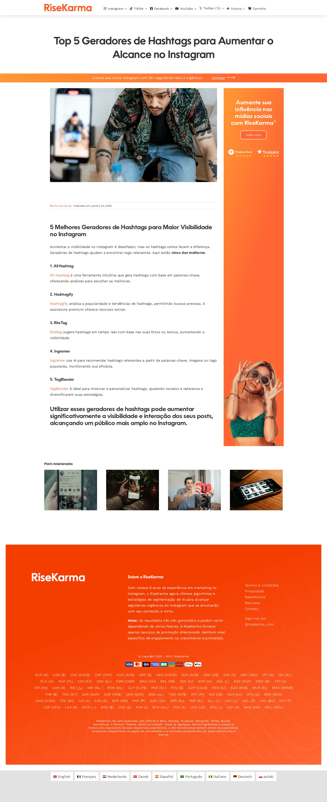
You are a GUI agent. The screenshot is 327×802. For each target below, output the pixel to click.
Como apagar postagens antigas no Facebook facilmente (253, 481)
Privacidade (254, 591)
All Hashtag (59, 275)
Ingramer (57, 360)
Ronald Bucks (63, 205)
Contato (252, 609)
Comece (218, 78)
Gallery (74, 479)
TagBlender (59, 389)
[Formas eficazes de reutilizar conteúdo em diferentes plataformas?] (194, 490)
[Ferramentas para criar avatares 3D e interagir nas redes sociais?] (132, 490)
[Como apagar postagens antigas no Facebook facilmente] (256, 490)
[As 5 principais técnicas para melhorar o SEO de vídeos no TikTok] (70, 490)
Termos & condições (262, 585)
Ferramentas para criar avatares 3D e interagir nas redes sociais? (129, 479)
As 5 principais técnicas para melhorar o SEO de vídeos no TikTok (67, 479)
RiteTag (56, 332)
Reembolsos (255, 597)
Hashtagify (59, 304)
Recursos (252, 603)
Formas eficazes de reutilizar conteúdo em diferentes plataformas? (191, 479)
